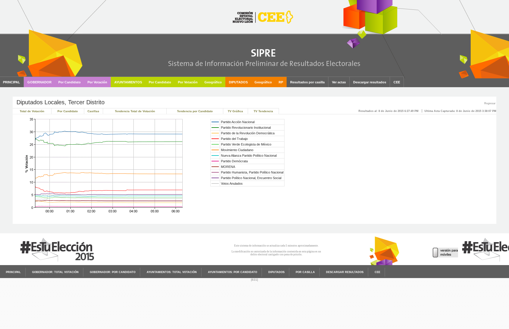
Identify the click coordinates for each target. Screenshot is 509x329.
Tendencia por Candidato (195, 111)
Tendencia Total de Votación (135, 111)
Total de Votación (32, 111)
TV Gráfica (235, 111)
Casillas (93, 111)
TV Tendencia (263, 111)
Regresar (489, 103)
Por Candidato (67, 111)
